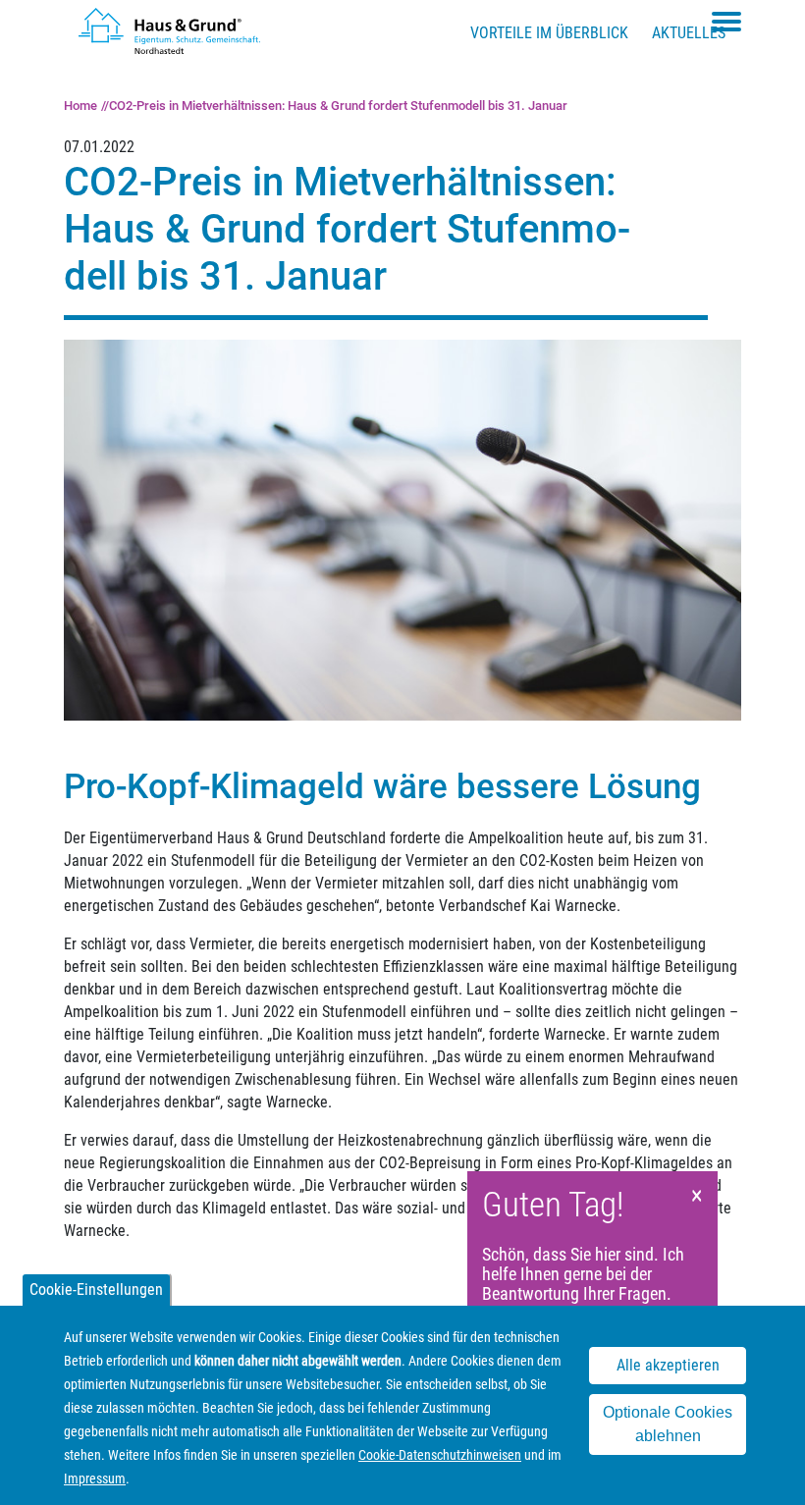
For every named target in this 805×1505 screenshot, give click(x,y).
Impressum (95, 1478)
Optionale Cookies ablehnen (667, 1424)
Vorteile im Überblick (549, 33)
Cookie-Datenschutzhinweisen (439, 1455)
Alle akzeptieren (668, 1365)
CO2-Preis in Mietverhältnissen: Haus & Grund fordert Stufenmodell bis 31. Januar (338, 105)
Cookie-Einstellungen (96, 1289)
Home (80, 105)
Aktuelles (688, 33)
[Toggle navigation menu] (726, 21)
